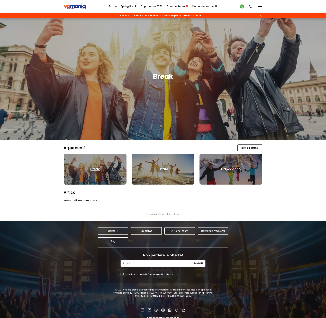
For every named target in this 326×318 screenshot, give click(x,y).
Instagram (149, 310)
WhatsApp (169, 310)
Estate (113, 6)
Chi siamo (146, 231)
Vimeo (163, 310)
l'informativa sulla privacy (159, 274)
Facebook (142, 310)
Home (161, 214)
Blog (169, 214)
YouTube (156, 310)
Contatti (113, 231)
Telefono (176, 310)
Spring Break (129, 6)
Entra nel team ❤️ (177, 6)
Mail (183, 310)
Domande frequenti (204, 6)
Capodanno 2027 (151, 6)
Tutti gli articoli (250, 148)
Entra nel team (179, 231)
